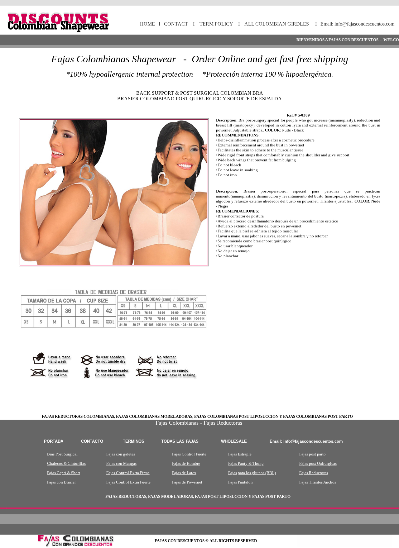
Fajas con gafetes (120, 454)
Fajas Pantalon (240, 482)
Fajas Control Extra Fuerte (128, 482)
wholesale (234, 441)
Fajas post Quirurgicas (318, 463)
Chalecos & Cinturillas (66, 463)
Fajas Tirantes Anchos (317, 482)
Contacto (92, 441)
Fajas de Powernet (187, 482)
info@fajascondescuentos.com (313, 441)
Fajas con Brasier (61, 482)
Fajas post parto (312, 454)
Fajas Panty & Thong (246, 463)
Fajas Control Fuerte (189, 454)
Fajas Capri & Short (63, 472)
